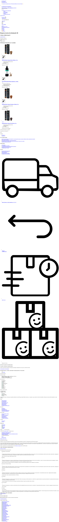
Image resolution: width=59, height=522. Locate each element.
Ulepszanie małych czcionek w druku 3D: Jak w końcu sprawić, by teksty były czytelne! (13, 141)
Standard (3, 135)
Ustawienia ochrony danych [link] (5, 435)
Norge (5, 520)
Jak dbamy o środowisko (5, 418)
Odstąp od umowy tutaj (3, 438)
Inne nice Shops (4, 437)
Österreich (6, 511)
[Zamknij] (0, 5)
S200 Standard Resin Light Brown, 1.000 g (10, 81)
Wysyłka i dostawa (4, 401)
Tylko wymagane (5, 447)
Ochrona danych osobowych (5, 433)
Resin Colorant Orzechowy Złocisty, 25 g (10, 104)
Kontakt (5, 13)
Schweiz (6, 517)
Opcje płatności (5, 12)
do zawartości (3, 1)
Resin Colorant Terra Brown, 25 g (9, 123)
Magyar (6, 510)
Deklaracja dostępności (5, 434)
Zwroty (4, 11)
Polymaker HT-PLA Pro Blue (5, 153)
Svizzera (6, 518)
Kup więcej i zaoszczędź (5, 415)
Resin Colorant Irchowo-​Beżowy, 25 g (10, 60)
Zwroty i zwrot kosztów (5, 402)
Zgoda (1, 447)
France (5, 507)
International (7, 501)
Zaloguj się (3, 408)
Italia (4, 509)
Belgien (6, 502)
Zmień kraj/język (7, 429)
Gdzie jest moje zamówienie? (7, 10)
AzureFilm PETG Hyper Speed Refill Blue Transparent (9, 146)
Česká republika (9, 505)
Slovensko (6, 514)
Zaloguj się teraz (4, 18)
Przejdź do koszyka (4, 2)
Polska (5, 512)
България (6, 504)
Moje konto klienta (4, 403)
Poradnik (3, 414)
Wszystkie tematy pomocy (7, 14)
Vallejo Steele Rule (4, 152)
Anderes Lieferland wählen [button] (3, 500)
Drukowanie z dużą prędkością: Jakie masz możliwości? (9, 140)
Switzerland (7, 519)
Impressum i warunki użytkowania (6, 432)
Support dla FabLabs (4, 417)
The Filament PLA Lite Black (5, 145)
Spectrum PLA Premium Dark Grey (6, 147)
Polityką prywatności (18, 445)
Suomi (5, 515)
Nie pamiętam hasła (4, 409)
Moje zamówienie (4, 400)
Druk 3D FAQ (4, 416)
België (5, 503)
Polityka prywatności (3, 448)
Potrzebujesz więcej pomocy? (5, 405)
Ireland (5, 508)
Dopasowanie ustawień (10, 447)
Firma (2, 436)
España (5, 506)
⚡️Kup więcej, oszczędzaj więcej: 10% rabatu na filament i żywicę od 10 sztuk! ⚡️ (12, 3)
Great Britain (7, 516)
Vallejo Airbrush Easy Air (5, 151)
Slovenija (6, 513)
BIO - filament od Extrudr (5, 139)
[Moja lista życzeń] (2, 22)
